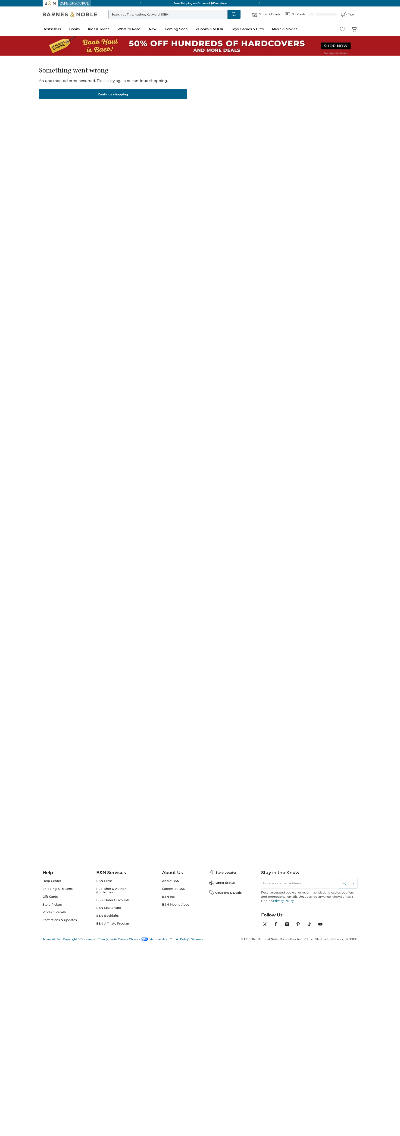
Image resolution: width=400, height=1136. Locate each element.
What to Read (129, 29)
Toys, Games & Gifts (247, 29)
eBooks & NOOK (209, 29)
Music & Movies (284, 29)
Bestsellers (52, 29)
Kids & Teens (98, 29)
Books (74, 29)
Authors (59, 63)
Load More (235, 741)
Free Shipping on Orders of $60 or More (200, 3)
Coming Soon (176, 29)
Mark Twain (131, 241)
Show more (52, 369)
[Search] (234, 14)
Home (47, 63)
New (152, 29)
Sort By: (322, 160)
